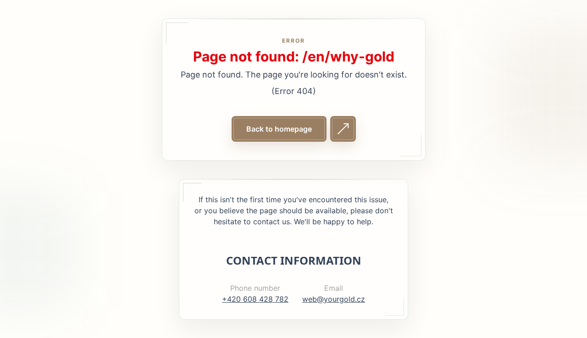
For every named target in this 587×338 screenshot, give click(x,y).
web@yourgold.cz (333, 299)
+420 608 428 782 (255, 299)
